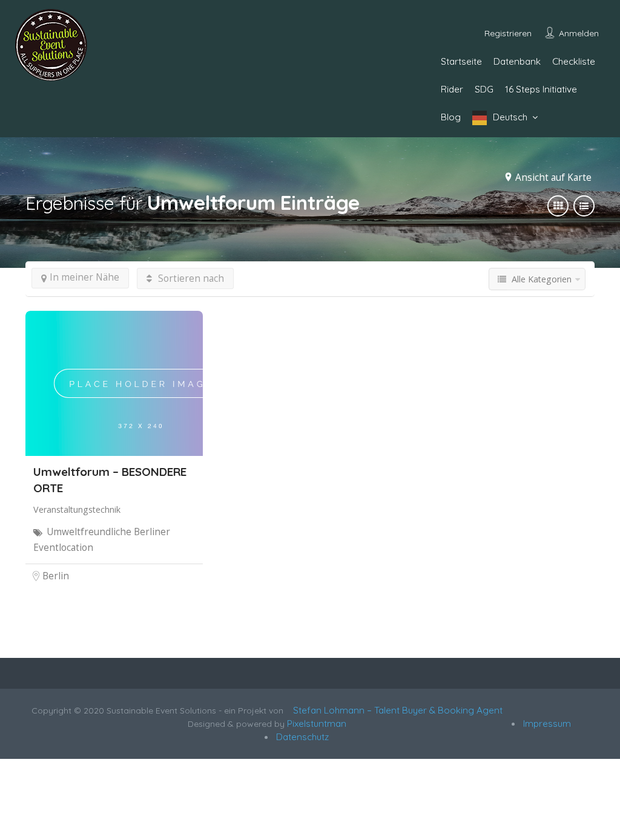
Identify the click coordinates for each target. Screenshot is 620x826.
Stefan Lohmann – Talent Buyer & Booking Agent (395, 710)
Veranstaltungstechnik (76, 509)
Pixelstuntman (316, 723)
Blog (451, 117)
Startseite (461, 61)
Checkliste (573, 61)
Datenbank (517, 61)
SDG (484, 89)
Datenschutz (301, 737)
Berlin (55, 576)
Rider (452, 89)
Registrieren (508, 33)
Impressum (546, 723)
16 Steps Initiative (541, 89)
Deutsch (510, 117)
